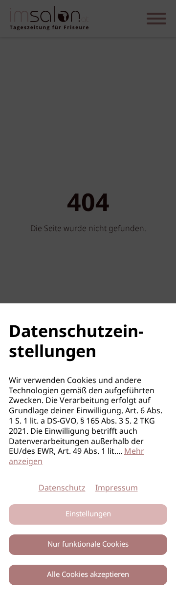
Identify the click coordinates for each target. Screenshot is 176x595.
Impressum (116, 488)
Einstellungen (88, 514)
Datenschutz (62, 488)
